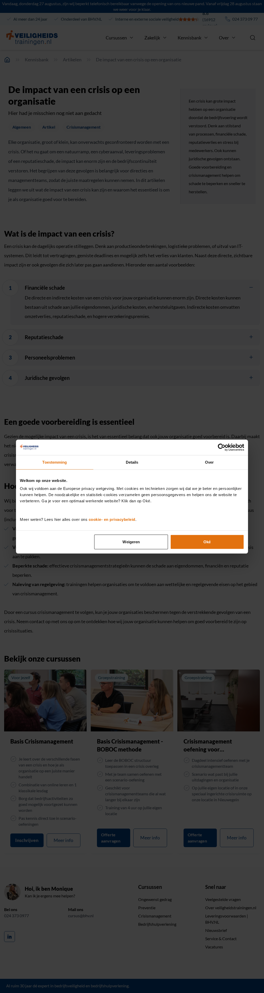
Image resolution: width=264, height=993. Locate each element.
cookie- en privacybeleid (112, 519)
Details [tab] (132, 462)
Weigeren (131, 542)
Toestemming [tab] (54, 462)
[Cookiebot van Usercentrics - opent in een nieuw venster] (221, 447)
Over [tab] (209, 462)
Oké (207, 542)
